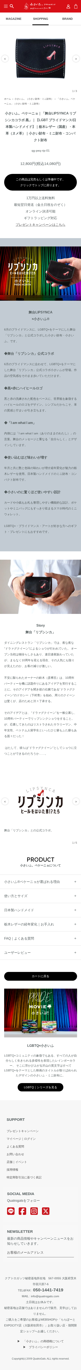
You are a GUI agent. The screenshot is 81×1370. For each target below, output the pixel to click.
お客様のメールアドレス (25, 1252)
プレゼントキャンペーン (23, 1131)
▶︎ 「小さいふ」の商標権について (40, 1341)
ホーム (7, 99)
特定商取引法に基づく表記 (24, 1177)
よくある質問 (15, 1146)
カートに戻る (40, 976)
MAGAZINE (13, 18)
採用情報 (12, 1169)
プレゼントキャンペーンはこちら (40, 224)
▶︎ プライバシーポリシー (40, 1347)
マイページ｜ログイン (21, 1138)
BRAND (67, 18)
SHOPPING (40, 18)
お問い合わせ (15, 1154)
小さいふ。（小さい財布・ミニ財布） (34, 99)
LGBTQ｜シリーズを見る (40, 1087)
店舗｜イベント (17, 1162)
